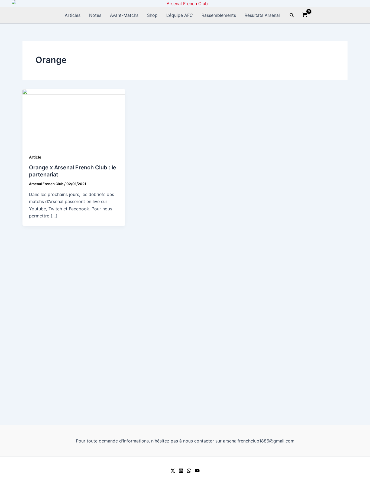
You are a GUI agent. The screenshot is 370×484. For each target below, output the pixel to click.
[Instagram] (180, 470)
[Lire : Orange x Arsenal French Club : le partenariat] (73, 117)
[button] (292, 15)
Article (35, 157)
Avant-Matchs (124, 15)
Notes (95, 15)
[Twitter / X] (172, 470)
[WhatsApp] (189, 470)
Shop (152, 15)
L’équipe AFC (179, 15)
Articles (72, 15)
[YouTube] (197, 470)
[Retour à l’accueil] (185, 3)
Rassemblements (219, 15)
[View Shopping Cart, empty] (305, 15)
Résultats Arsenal (262, 15)
